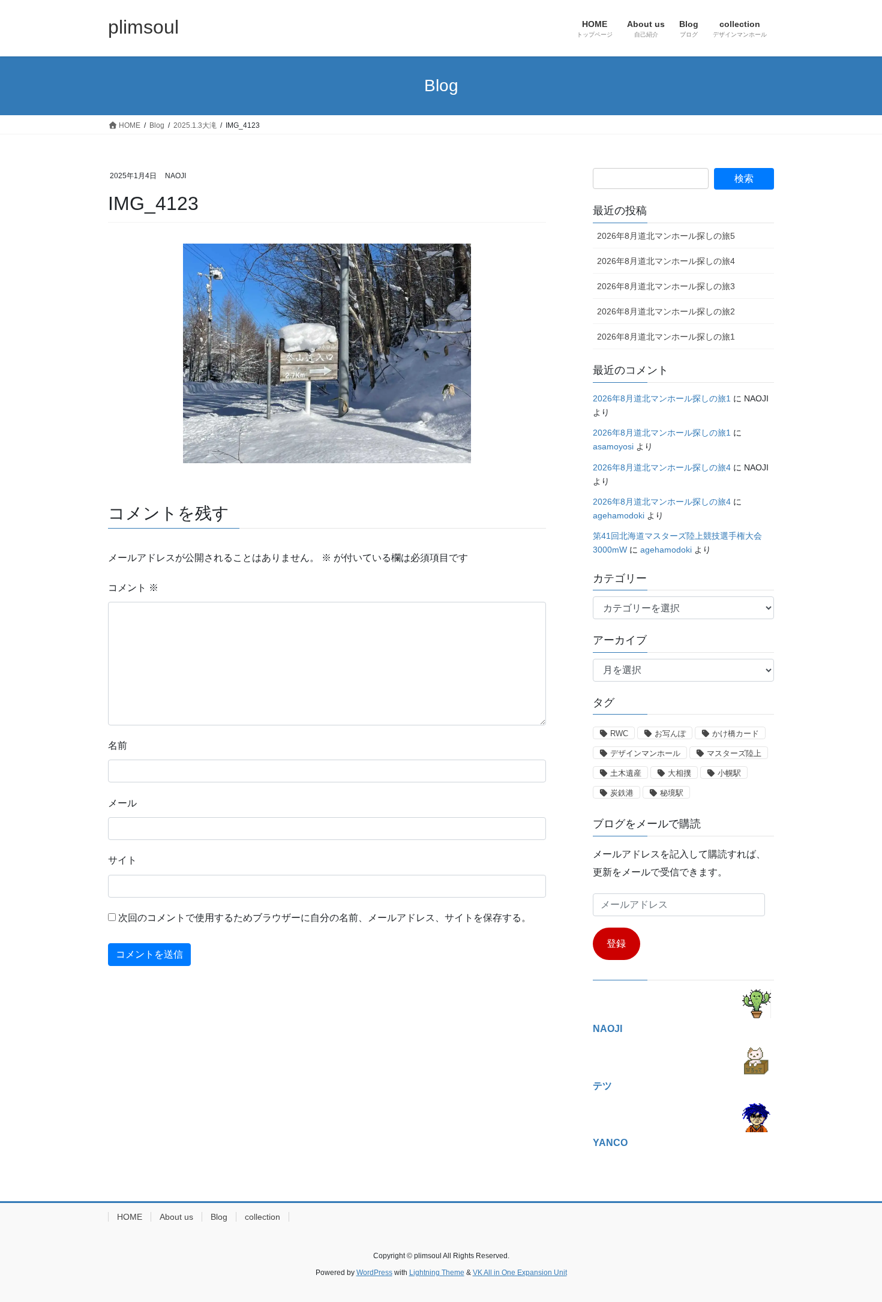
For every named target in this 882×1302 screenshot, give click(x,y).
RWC (619, 733)
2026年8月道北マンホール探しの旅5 (666, 236)
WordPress (374, 1272)
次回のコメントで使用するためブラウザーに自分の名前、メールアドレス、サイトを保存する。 (324, 918)
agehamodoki (618, 515)
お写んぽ (670, 733)
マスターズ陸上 (734, 753)
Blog (219, 1217)
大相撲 (679, 773)
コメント (133, 588)
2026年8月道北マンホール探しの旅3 (666, 286)
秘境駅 (671, 792)
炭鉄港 (622, 792)
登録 (616, 943)
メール (122, 803)
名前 (117, 745)
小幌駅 (729, 773)
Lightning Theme (436, 1272)
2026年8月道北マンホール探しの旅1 (666, 336)
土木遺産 (625, 773)
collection (262, 1217)
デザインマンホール (645, 753)
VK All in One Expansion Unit (520, 1272)
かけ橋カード (735, 733)
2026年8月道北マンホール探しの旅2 (666, 311)
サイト (122, 860)
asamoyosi (613, 446)
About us (176, 1217)
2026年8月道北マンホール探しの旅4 (666, 261)
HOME (129, 1217)
